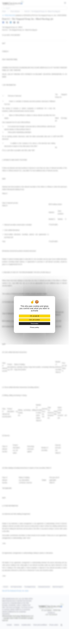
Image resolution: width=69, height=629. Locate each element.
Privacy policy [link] (34, 327)
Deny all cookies (34, 320)
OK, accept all (34, 316)
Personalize (34, 323)
